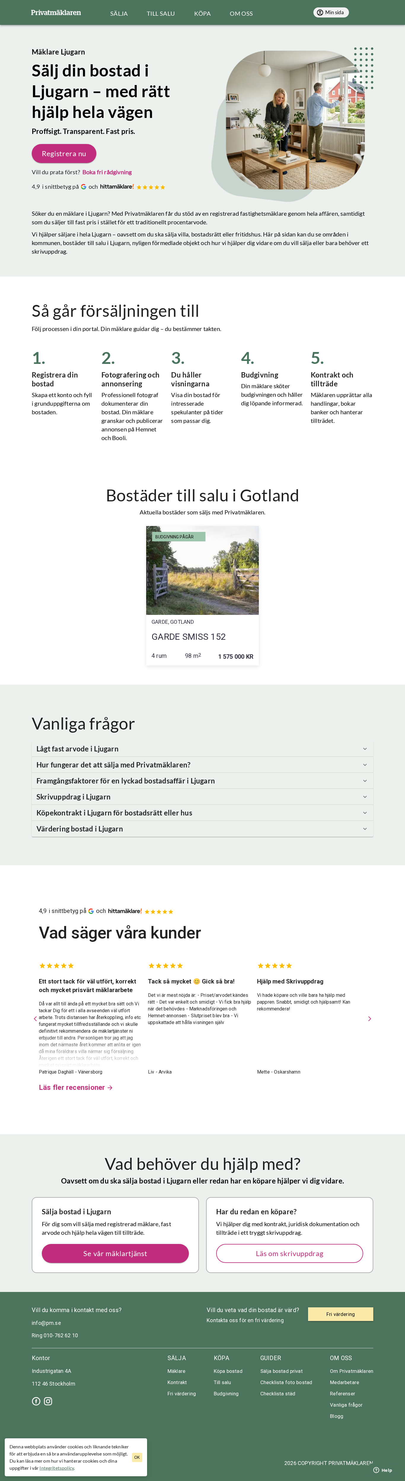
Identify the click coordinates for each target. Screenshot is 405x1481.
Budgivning (226, 1393)
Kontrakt (177, 1382)
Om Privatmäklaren (351, 1371)
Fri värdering (182, 1393)
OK (137, 1457)
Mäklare (176, 1371)
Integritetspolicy (56, 1468)
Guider (270, 1358)
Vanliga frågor (346, 1405)
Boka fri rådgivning (107, 171)
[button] (202, 749)
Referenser (342, 1393)
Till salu (222, 1382)
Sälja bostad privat (281, 1371)
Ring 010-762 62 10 (55, 1335)
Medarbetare (344, 1382)
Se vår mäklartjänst (115, 1253)
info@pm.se (46, 1322)
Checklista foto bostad (286, 1382)
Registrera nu (64, 153)
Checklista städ (277, 1393)
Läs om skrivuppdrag (289, 1253)
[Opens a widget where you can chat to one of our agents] (382, 1470)
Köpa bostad (228, 1371)
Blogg (336, 1416)
